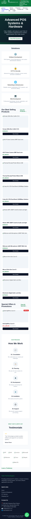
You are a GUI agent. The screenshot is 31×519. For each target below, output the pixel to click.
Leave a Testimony (7, 468)
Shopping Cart (5, 496)
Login (14, 10)
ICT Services (5, 494)
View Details (15, 133)
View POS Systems (15, 38)
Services (25, 8)
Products (18, 8)
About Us (12, 9)
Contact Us (20, 9)
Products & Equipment (7, 492)
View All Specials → (24, 305)
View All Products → (23, 110)
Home (11, 8)
